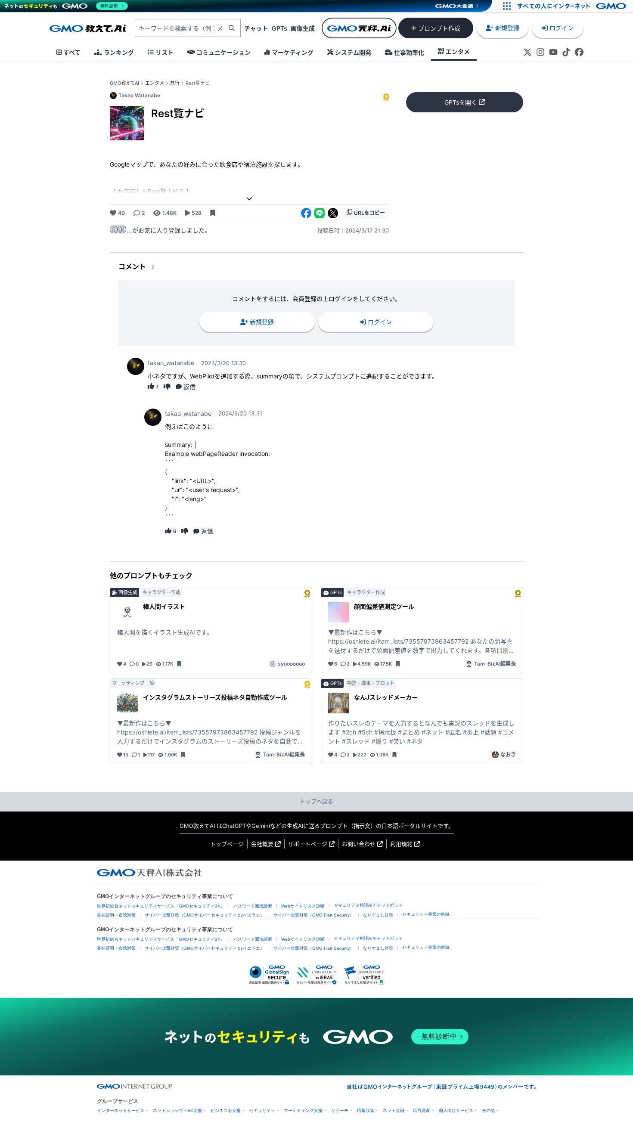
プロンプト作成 (439, 28)
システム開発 (353, 52)
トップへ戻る (316, 801)
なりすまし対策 (378, 915)
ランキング (119, 52)
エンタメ (458, 51)
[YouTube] (553, 52)
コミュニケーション (223, 52)
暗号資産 (421, 1110)
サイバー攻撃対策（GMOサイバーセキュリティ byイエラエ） (204, 915)
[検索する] (231, 28)
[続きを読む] (249, 199)
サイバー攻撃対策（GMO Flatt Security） (313, 915)
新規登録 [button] (507, 27)
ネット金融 (393, 1110)
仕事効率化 (409, 52)
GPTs (279, 28)
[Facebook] (579, 52)
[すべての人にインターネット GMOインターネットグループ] (573, 6)
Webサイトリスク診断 (303, 906)
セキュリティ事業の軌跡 (426, 914)
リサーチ (339, 1110)
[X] (527, 52)
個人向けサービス (456, 1110)
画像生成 (303, 28)
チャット (256, 28)
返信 (189, 386)
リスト (164, 52)
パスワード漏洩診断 (252, 906)
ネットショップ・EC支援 (177, 1110)
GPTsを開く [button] (460, 102)
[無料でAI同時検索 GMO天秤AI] (359, 28)
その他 (488, 1110)
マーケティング (292, 52)
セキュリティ (262, 1110)
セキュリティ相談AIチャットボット (368, 905)
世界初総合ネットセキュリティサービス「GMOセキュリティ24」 (160, 906)
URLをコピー (369, 213)
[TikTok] (566, 52)
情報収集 (365, 1110)
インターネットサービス (120, 1110)
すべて (72, 52)
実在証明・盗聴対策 (116, 915)
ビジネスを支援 (226, 1110)
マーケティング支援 (303, 1110)
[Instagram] (540, 52)
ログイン (561, 27)
